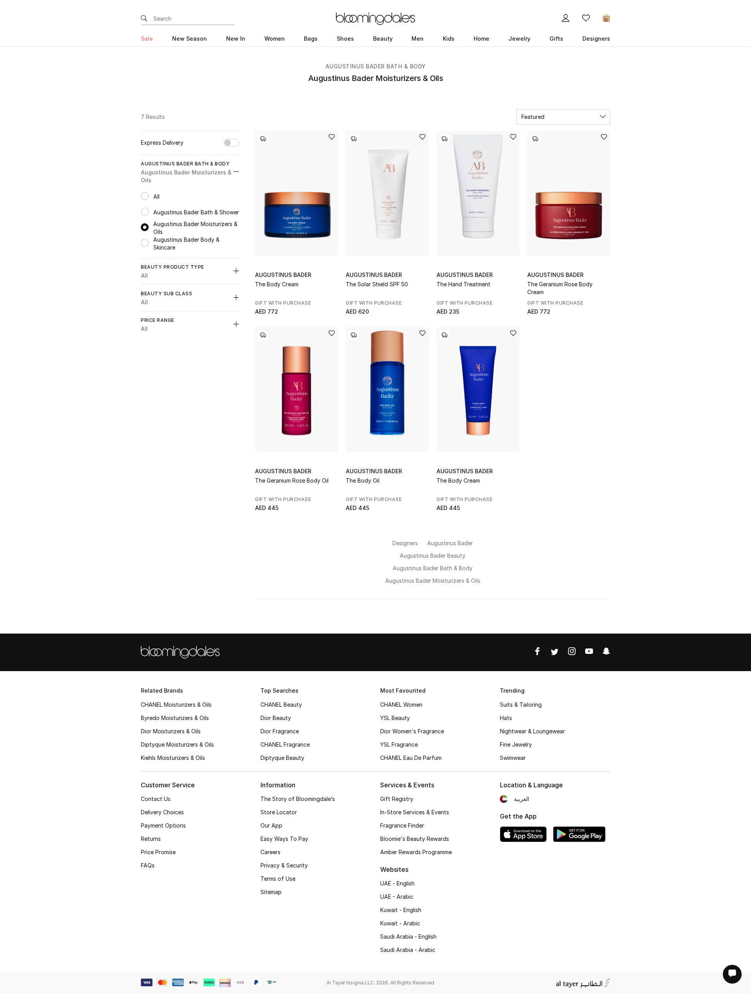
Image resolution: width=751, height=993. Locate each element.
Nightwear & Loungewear (532, 731)
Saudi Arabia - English (408, 936)
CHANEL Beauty (281, 704)
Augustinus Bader (283, 274)
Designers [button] (596, 38)
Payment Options (163, 825)
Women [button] (274, 38)
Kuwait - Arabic (400, 923)
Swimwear (513, 757)
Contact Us (156, 798)
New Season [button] (189, 38)
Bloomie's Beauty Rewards (414, 838)
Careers (270, 852)
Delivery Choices (162, 812)
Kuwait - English (400, 910)
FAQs (148, 865)
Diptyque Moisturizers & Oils (177, 744)
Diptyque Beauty (282, 757)
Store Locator (279, 812)
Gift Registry (396, 798)
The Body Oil (362, 480)
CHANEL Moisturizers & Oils (176, 704)
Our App (271, 825)
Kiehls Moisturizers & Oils (173, 757)
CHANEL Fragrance (285, 744)
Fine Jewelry (516, 744)
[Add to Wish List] (332, 137)
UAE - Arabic (396, 896)
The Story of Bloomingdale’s (298, 798)
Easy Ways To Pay (284, 838)
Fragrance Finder (402, 825)
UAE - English (397, 883)
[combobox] (563, 117)
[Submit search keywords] (144, 19)
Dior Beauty (276, 718)
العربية (521, 798)
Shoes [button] (345, 38)
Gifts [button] (556, 38)
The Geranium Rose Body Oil (292, 480)
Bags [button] (311, 38)
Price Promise (158, 852)
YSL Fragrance (399, 744)
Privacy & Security (284, 865)
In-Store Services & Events (414, 812)
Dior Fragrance (280, 731)
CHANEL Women (401, 704)
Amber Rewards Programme (416, 852)
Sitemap (271, 892)
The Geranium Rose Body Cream (560, 288)
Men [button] (417, 38)
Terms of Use (278, 878)
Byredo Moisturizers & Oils (175, 718)
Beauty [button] (383, 38)
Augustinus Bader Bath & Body (375, 66)
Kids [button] (449, 38)
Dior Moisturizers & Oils (171, 731)
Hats (506, 718)
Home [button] (481, 38)
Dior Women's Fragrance (412, 731)
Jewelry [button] (519, 38)
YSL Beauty (395, 718)
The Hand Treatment (463, 284)
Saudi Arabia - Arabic (407, 949)
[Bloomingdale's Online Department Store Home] (375, 18)
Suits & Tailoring (521, 704)
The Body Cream (276, 284)
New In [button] (235, 38)
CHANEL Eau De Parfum (411, 757)
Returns (151, 838)
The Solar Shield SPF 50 (377, 284)
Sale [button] (147, 38)
